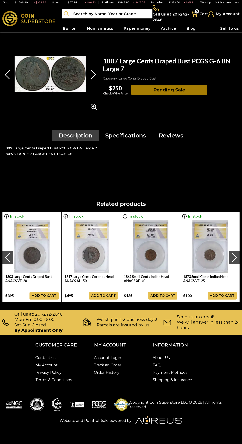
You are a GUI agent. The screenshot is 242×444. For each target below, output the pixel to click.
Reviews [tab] (171, 135)
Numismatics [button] (100, 28)
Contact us (45, 357)
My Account (46, 365)
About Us (161, 357)
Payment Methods (170, 372)
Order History (106, 372)
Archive (168, 28)
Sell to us (229, 28)
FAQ (157, 365)
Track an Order (107, 365)
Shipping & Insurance (172, 380)
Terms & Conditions (53, 380)
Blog (190, 28)
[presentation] (7, 257)
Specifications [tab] (125, 135)
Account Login (107, 357)
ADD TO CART (44, 295)
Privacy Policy (48, 372)
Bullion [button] (70, 28)
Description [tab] (75, 135)
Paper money (137, 28)
